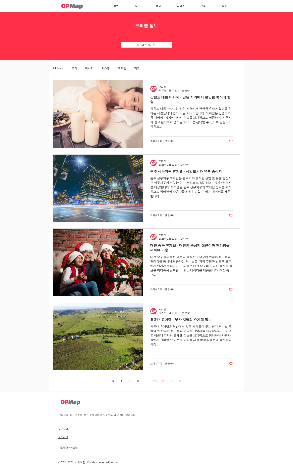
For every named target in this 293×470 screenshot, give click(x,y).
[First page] (113, 381)
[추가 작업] (232, 88)
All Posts (58, 68)
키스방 (105, 68)
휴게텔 (122, 68)
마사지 (89, 68)
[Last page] (180, 381)
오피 (74, 68)
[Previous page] (121, 381)
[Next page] (171, 381)
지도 (137, 68)
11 (163, 381)
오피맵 (81, 462)
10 (154, 381)
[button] (181, 6)
